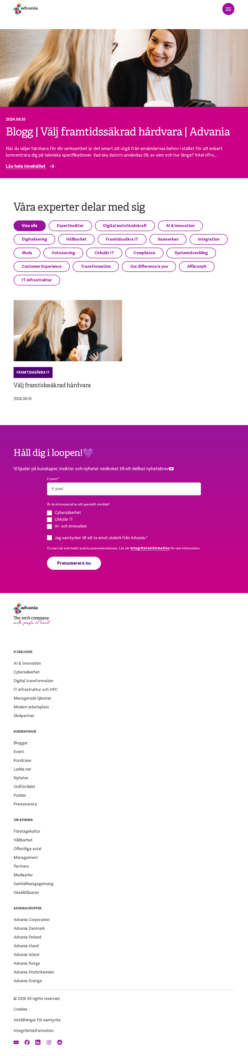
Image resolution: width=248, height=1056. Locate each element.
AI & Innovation (180, 225)
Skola (27, 252)
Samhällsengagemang (34, 883)
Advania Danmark (29, 928)
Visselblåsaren (26, 892)
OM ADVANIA (23, 820)
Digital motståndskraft (125, 225)
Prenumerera (25, 804)
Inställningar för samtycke (37, 1019)
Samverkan (168, 239)
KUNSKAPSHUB (25, 732)
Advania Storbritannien (34, 972)
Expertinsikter (70, 225)
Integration (208, 239)
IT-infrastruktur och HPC (36, 689)
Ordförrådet (24, 786)
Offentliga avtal (27, 848)
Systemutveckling (191, 252)
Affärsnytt (196, 266)
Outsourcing (63, 252)
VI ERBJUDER (23, 652)
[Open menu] (228, 9)
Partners (21, 866)
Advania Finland (27, 937)
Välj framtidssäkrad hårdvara (52, 385)
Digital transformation (33, 680)
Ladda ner (22, 769)
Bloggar (21, 743)
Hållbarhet (76, 239)
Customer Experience (42, 266)
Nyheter (21, 777)
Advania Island (26, 954)
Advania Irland (26, 945)
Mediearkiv (23, 875)
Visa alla (30, 225)
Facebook (27, 1042)
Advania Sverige (28, 980)
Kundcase (22, 760)
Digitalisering (34, 239)
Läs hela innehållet (26, 166)
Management (26, 857)
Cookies (20, 1009)
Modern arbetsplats (31, 707)
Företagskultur (27, 831)
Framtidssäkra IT (122, 239)
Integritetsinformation (34, 1030)
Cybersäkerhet (27, 672)
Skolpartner (24, 715)
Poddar (20, 795)
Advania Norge (27, 963)
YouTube (17, 1042)
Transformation (96, 266)
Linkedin (38, 1042)
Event (19, 751)
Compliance (144, 252)
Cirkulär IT (104, 252)
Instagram (49, 1042)
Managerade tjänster (32, 698)
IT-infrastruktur (37, 280)
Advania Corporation (32, 919)
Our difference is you (149, 266)
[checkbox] (124, 519)
